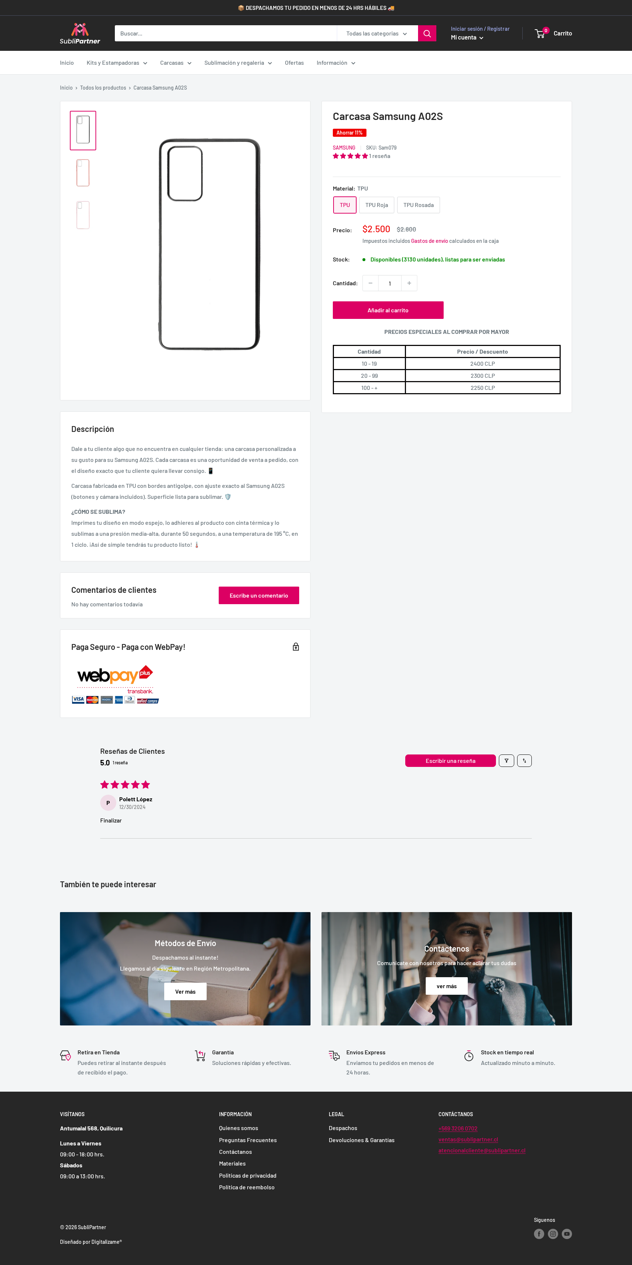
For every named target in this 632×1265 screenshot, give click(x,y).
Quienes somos (238, 1127)
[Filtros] (506, 760)
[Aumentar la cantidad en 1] (409, 283)
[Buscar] (427, 33)
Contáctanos (235, 1151)
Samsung (344, 147)
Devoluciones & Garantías (362, 1139)
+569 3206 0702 (458, 1128)
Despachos (343, 1127)
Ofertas (294, 62)
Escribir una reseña (450, 760)
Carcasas (172, 62)
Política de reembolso (247, 1186)
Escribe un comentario (259, 595)
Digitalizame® (106, 1242)
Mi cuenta (464, 37)
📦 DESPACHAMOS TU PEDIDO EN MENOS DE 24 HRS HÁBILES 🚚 (316, 7)
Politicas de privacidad (247, 1175)
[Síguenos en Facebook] (539, 1234)
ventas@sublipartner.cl (468, 1139)
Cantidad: (345, 282)
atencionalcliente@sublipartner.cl (482, 1150)
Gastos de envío (429, 240)
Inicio (67, 62)
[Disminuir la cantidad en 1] (370, 283)
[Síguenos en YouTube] (567, 1234)
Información (332, 62)
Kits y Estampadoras (113, 62)
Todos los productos (103, 87)
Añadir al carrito (388, 309)
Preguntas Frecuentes (248, 1139)
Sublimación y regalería (234, 62)
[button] (351, 155)
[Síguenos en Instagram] (553, 1234)
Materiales (232, 1163)
